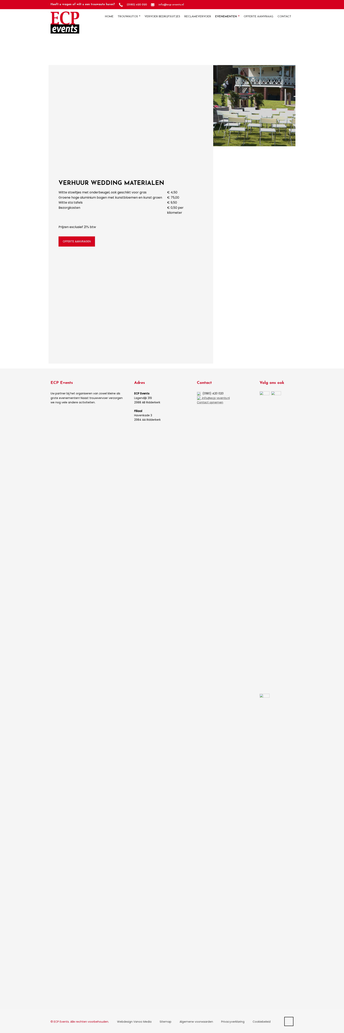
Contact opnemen (210, 402)
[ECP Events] (65, 16)
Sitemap (165, 1022)
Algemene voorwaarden (196, 1022)
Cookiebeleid (262, 1022)
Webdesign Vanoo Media (134, 1022)
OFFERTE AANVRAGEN (77, 241)
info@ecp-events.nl (215, 398)
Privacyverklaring (232, 1022)
